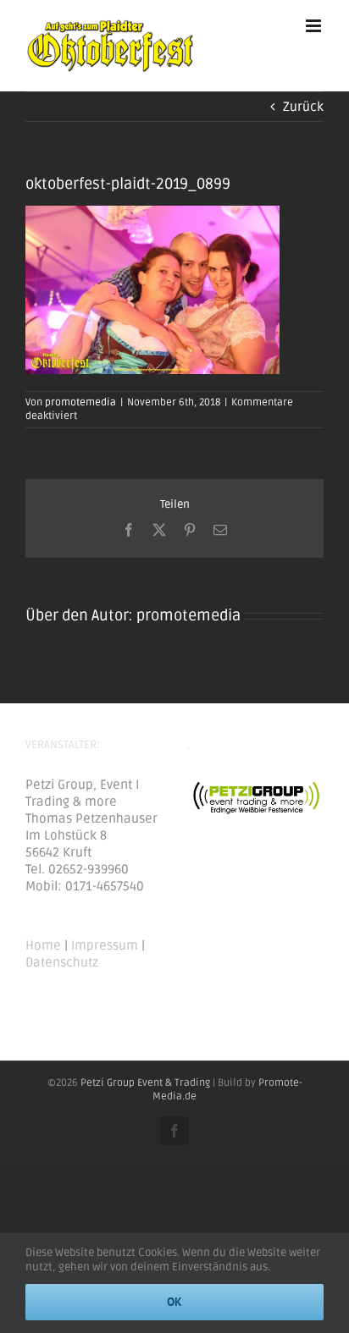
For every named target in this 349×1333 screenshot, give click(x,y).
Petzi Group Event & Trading (145, 1083)
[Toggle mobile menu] (315, 26)
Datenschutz (61, 962)
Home (43, 945)
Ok (174, 1301)
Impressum (104, 945)
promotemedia (80, 402)
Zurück (303, 106)
